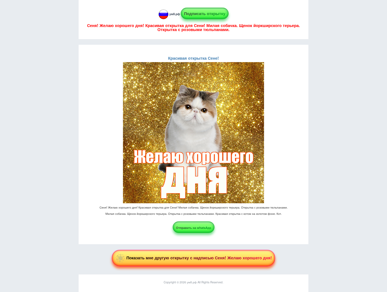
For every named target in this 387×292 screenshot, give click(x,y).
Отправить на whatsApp (193, 227)
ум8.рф (174, 14)
